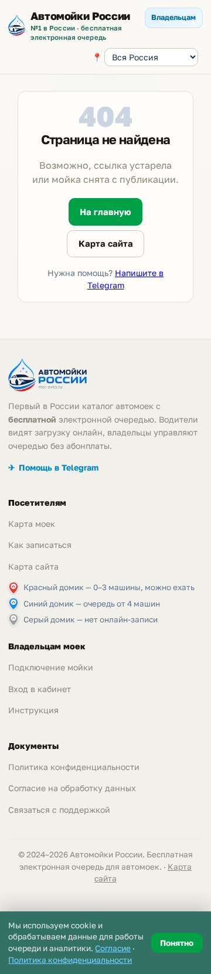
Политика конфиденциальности (73, 767)
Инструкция (33, 710)
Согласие (113, 948)
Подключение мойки (50, 667)
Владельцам (173, 17)
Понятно (176, 943)
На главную (105, 212)
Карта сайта (106, 243)
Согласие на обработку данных (72, 788)
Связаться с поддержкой (59, 810)
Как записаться (40, 545)
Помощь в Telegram (53, 467)
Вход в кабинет (39, 689)
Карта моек (31, 524)
